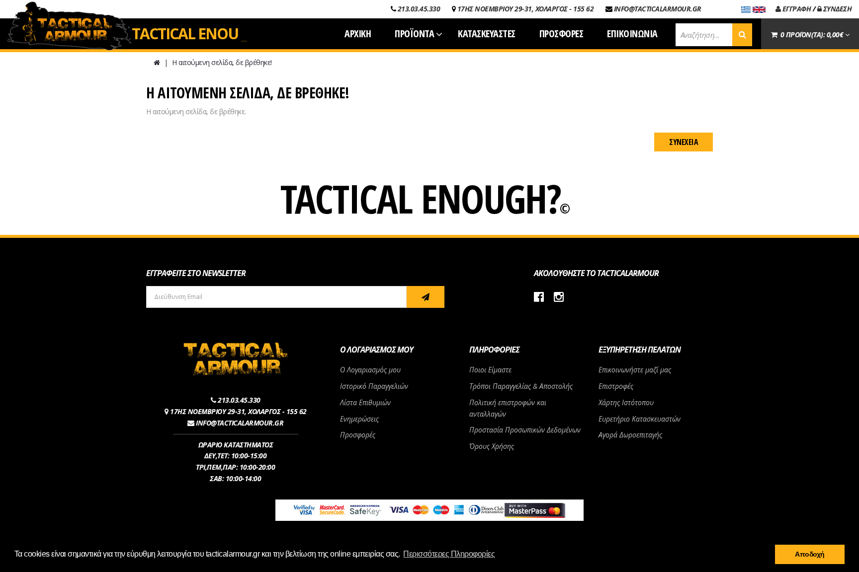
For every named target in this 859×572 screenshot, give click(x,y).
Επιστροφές (616, 386)
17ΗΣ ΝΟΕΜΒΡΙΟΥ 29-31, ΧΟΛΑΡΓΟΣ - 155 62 (525, 8)
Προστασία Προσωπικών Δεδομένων (525, 429)
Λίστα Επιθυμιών (365, 402)
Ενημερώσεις (359, 419)
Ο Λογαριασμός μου (370, 369)
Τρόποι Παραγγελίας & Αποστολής (521, 386)
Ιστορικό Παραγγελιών (374, 386)
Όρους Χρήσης (491, 446)
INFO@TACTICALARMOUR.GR (657, 8)
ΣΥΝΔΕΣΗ (836, 8)
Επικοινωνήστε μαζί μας (635, 369)
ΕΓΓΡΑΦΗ (795, 8)
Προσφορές (357, 434)
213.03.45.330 (419, 8)
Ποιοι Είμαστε (490, 369)
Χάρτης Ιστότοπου (626, 402)
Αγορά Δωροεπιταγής (630, 434)
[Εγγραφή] (425, 297)
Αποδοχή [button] (810, 554)
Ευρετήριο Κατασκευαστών (640, 419)
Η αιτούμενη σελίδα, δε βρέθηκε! (222, 62)
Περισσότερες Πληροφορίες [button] (449, 554)
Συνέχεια (683, 142)
